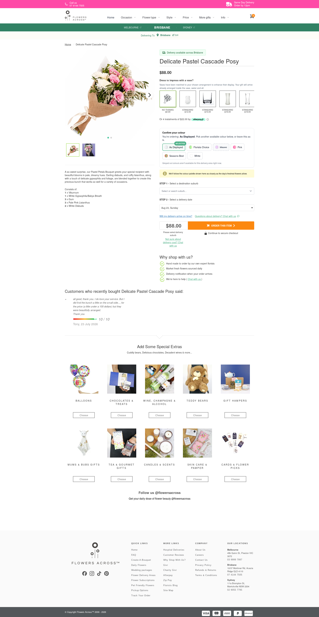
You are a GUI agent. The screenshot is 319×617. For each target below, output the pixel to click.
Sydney (187, 27)
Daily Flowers (138, 565)
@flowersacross (168, 492)
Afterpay (168, 575)
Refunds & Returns (205, 570)
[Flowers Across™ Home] (75, 15)
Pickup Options (139, 590)
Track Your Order (140, 595)
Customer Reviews (173, 555)
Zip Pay (167, 580)
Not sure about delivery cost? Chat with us (173, 242)
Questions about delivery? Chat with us (215, 216)
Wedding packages (141, 570)
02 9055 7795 (234, 590)
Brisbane (162, 27)
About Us (200, 550)
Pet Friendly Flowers (142, 585)
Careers (199, 555)
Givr (165, 565)
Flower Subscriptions (143, 580)
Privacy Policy (203, 565)
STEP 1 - (164, 183)
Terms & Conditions (206, 575)
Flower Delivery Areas (143, 575)
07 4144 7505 (234, 574)
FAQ (133, 555)
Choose (84, 415)
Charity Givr (170, 570)
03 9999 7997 (234, 559)
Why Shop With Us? (174, 560)
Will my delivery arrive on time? (176, 216)
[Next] (149, 95)
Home (110, 17)
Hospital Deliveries (173, 550)
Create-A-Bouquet (141, 560)
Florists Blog (170, 585)
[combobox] (204, 191)
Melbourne (131, 27)
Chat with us (194, 279)
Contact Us (201, 560)
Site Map (168, 590)
